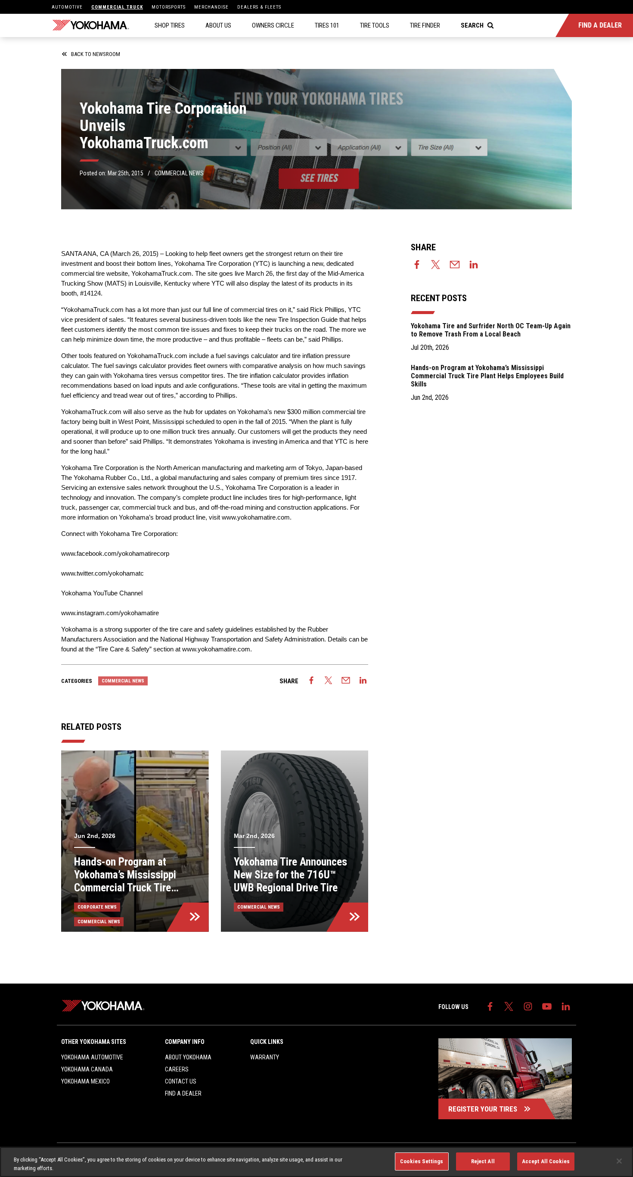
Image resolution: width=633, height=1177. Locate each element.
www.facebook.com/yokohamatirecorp (115, 553)
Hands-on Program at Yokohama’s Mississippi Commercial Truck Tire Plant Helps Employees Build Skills (487, 376)
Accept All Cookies (546, 1161)
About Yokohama (188, 1057)
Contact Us (180, 1081)
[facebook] (311, 681)
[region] (316, 1162)
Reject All (483, 1161)
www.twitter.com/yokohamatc (102, 573)
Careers (177, 1069)
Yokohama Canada (87, 1069)
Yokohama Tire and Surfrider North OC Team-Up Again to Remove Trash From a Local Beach (491, 330)
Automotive (67, 7)
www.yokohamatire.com (256, 517)
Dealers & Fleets (259, 7)
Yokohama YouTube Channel (102, 593)
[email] (346, 681)
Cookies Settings (421, 1161)
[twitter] (328, 681)
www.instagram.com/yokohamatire (110, 613)
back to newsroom (95, 54)
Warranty (264, 1057)
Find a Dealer (183, 1093)
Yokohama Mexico (85, 1081)
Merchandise (211, 7)
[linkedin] (363, 681)
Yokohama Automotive (92, 1057)
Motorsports (169, 7)
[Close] (619, 1161)
